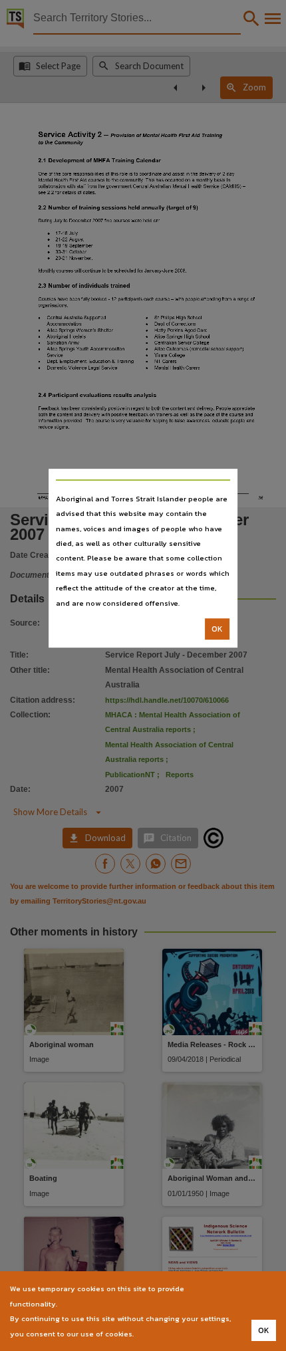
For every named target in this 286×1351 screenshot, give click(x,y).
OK (217, 629)
